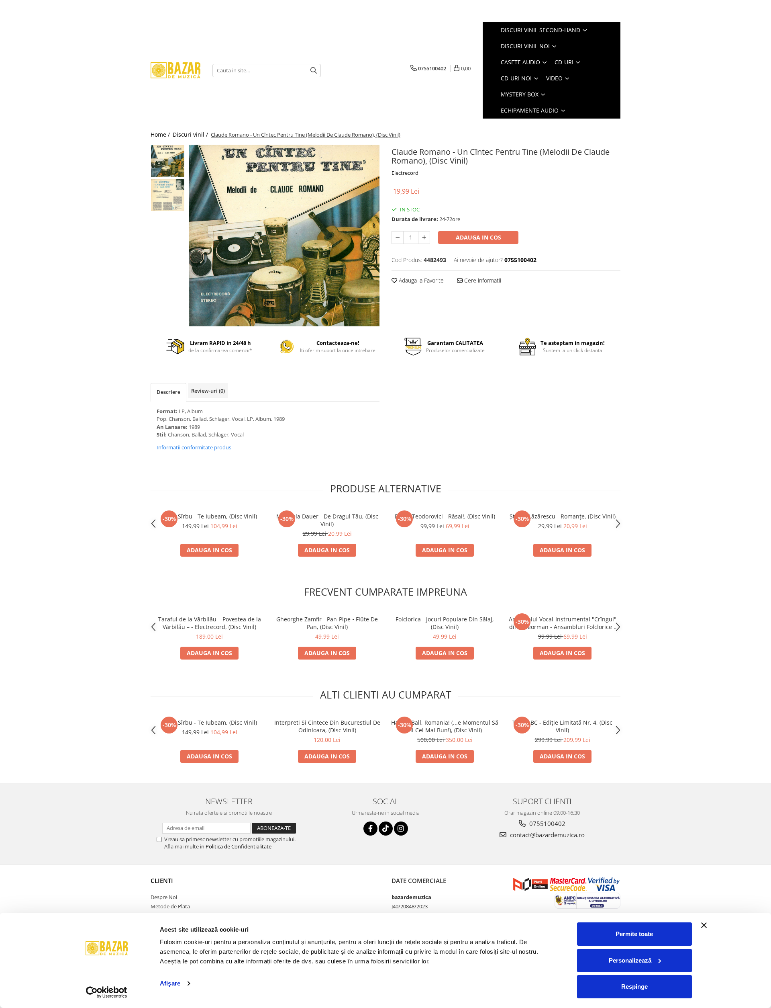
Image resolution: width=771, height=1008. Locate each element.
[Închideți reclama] (704, 925)
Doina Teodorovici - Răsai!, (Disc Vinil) (445, 516)
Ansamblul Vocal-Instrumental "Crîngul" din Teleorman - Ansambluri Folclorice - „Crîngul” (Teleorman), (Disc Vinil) (562, 623)
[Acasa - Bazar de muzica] (175, 70)
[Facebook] (370, 829)
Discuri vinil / (191, 134)
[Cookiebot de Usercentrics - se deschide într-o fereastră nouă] (106, 992)
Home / (161, 134)
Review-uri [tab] (208, 390)
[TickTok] (386, 829)
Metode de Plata (170, 906)
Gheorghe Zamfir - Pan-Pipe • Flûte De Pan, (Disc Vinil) (327, 623)
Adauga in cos (478, 237)
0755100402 (546, 824)
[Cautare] (313, 70)
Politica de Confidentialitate (238, 846)
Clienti (162, 881)
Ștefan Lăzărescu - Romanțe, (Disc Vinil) (563, 516)
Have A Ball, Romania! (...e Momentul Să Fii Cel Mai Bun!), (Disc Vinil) (444, 726)
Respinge (634, 986)
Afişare (170, 983)
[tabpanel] (284, 235)
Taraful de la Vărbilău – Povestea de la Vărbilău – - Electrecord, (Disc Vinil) (209, 623)
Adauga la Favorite (420, 280)
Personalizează (630, 960)
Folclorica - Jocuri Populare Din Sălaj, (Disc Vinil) (445, 623)
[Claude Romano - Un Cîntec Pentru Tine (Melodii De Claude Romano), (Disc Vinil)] (284, 235)
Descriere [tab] (168, 391)
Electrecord (405, 172)
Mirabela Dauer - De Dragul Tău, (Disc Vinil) (327, 520)
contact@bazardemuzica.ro (546, 835)
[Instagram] (401, 829)
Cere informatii (482, 280)
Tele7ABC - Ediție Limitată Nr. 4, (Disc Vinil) (562, 726)
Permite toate (634, 933)
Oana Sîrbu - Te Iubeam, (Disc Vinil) (209, 516)
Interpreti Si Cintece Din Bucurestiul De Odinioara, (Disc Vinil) (327, 726)
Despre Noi (164, 897)
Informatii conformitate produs (194, 447)
